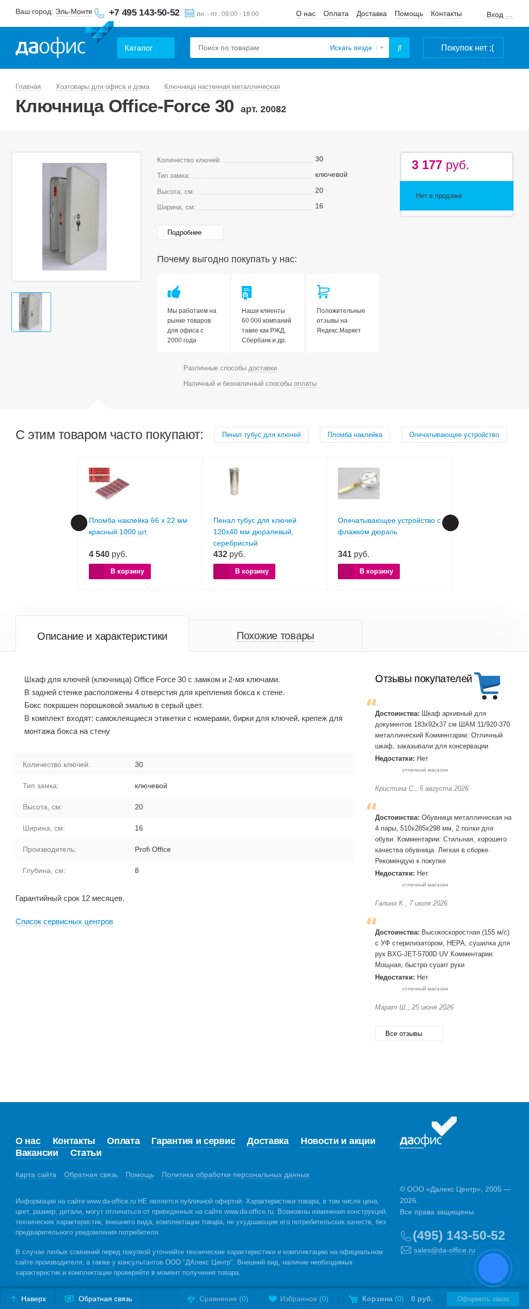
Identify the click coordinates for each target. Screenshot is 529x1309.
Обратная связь (91, 1174)
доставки (262, 368)
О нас (306, 13)
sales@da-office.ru (444, 1250)
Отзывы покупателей (423, 678)
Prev (79, 523)
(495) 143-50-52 (459, 1235)
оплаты (305, 383)
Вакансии (36, 1153)
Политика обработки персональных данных (235, 1174)
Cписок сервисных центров (64, 921)
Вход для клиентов (500, 15)
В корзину (127, 571)
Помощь (409, 13)
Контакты (446, 13)
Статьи (86, 1153)
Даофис (64, 41)
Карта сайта (35, 1174)
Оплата (336, 13)
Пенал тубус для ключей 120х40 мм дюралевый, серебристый (255, 531)
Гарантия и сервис (193, 1141)
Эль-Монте (73, 11)
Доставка (371, 13)
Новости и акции (338, 1141)
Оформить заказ (483, 1299)
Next (450, 523)
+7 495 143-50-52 (144, 12)
